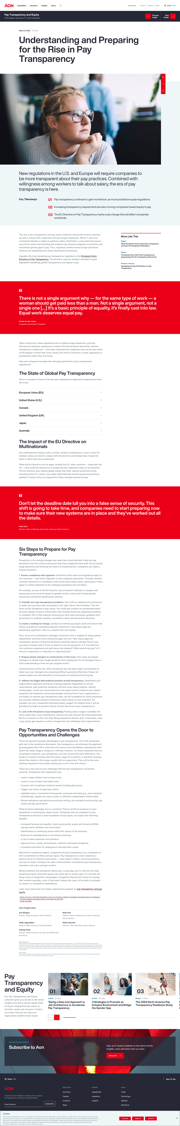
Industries (34, 5)
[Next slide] (56, 1017)
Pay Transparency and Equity (21, 15)
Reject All (138, 1118)
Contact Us (132, 5)
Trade (123, 1092)
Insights (44, 5)
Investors (151, 5)
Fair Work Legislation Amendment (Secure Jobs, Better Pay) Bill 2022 (41, 899)
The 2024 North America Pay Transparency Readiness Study (154, 1003)
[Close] (177, 1118)
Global (171, 5)
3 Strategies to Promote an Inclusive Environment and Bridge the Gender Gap (111, 1004)
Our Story (66, 1092)
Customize (125, 1118)
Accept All (151, 1118)
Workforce (125, 1105)
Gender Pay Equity (26, 901)
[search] (60, 5)
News (157, 5)
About (53, 5)
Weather (124, 1100)
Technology (125, 1096)
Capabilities (21, 5)
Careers (142, 5)
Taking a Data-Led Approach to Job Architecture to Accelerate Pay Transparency (66, 1004)
